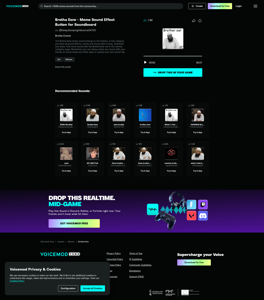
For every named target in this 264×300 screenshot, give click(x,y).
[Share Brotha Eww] (97, 105)
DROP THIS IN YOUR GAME (175, 72)
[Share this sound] (193, 20)
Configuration (68, 288)
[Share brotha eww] (150, 105)
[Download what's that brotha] (207, 144)
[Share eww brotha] (124, 105)
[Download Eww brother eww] (128, 144)
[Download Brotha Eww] (102, 105)
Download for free (219, 6)
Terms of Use (135, 253)
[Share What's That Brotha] (176, 105)
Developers (135, 270)
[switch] (145, 62)
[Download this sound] (199, 20)
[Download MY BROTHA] (102, 144)
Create (199, 6)
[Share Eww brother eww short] (150, 144)
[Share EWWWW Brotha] (203, 105)
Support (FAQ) (136, 276)
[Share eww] (71, 144)
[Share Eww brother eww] (124, 144)
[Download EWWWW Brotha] (207, 105)
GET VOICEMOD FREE (74, 223)
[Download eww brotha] (128, 105)
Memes (71, 241)
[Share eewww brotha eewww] (176, 144)
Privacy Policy (114, 253)
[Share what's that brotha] (203, 144)
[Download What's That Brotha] (181, 105)
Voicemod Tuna (47, 241)
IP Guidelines (135, 259)
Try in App (66, 132)
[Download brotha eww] (154, 105)
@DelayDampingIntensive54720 (77, 30)
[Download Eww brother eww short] (154, 144)
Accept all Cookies (92, 288)
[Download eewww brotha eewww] (181, 144)
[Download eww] (75, 144)
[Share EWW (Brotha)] (71, 105)
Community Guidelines (140, 265)
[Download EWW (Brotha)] (75, 105)
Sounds (61, 241)
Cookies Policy (17, 281)
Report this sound (63, 67)
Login (239, 6)
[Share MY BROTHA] (97, 144)
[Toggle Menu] (255, 6)
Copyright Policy (115, 259)
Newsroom (112, 276)
